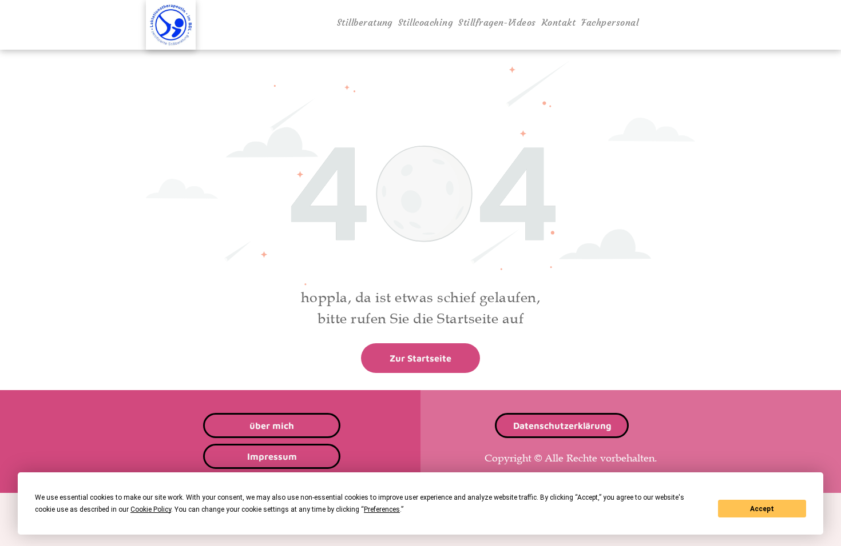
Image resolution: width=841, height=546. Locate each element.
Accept (762, 509)
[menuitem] (364, 22)
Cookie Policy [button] (150, 509)
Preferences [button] (382, 509)
